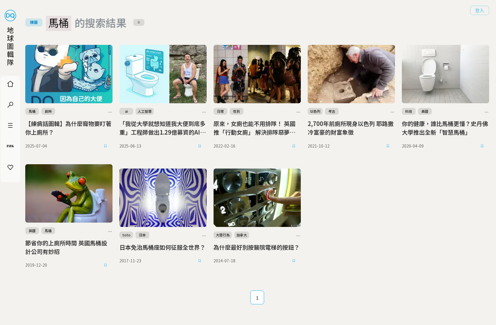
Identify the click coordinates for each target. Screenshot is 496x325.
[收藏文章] (106, 146)
